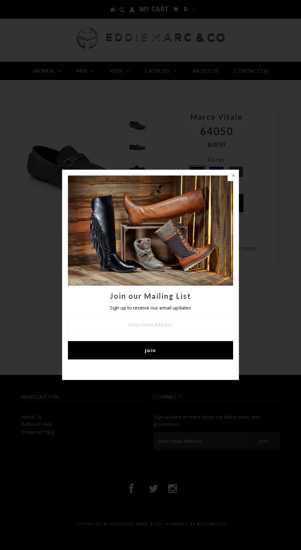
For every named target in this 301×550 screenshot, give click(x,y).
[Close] (233, 175)
